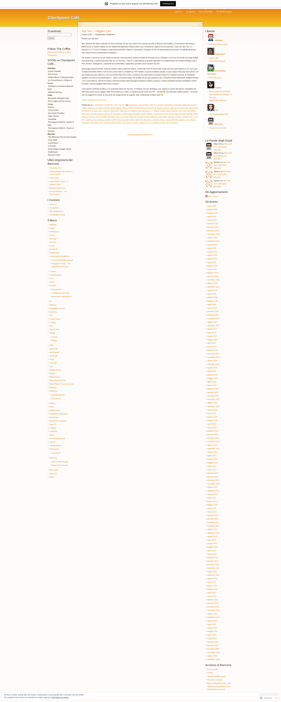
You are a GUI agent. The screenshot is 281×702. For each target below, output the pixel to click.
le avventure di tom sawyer (163, 114)
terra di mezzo (105, 123)
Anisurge (53, 239)
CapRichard (54, 253)
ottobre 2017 (212, 322)
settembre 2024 (213, 241)
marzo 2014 (212, 470)
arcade (52, 246)
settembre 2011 (213, 575)
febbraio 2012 (212, 558)
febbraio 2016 (212, 389)
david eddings (116, 108)
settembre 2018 (213, 287)
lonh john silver (114, 117)
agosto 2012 (212, 536)
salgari (182, 120)
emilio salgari (133, 108)
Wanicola (53, 458)
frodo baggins (157, 108)
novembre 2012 (213, 526)
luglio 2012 (211, 540)
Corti (51, 279)
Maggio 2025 (212, 213)
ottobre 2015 (212, 403)
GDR (51, 345)
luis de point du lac (141, 117)
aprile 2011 (211, 593)
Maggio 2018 (212, 301)
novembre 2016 (213, 357)
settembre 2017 (213, 326)
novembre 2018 (213, 280)
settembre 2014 (213, 449)
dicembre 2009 (213, 649)
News (51, 407)
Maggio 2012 (212, 547)
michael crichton (174, 117)
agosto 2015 (212, 410)
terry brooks (116, 123)
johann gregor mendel (169, 111)
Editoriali (52, 305)
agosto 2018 (212, 290)
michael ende (187, 117)
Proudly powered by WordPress (140, 135)
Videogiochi (54, 449)
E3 (50, 301)
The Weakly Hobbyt (224, 12)
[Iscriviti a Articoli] (206, 197)
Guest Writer (54, 352)
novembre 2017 (213, 319)
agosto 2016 (212, 368)
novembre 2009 (213, 652)
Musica (52, 403)
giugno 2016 (212, 375)
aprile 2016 (211, 382)
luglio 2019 (211, 262)
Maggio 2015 (212, 420)
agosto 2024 (212, 245)
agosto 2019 (212, 259)
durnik (124, 108)
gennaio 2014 (212, 477)
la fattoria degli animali (130, 114)
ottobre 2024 (212, 238)
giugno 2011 (212, 586)
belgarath (177, 105)
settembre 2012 (213, 533)
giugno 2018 (212, 297)
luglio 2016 (211, 371)
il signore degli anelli (111, 111)
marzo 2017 (212, 347)
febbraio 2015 (212, 431)
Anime (52, 235)
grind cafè (53, 349)
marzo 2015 (212, 428)
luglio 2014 (211, 456)
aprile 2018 (211, 304)
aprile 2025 (211, 217)
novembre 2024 (213, 234)
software (52, 428)
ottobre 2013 (212, 487)
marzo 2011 (212, 596)
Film (51, 326)
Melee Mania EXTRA (57, 380)
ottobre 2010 (212, 614)
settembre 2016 (213, 364)
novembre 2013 (213, 484)
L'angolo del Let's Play (60, 293)
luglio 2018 (211, 294)
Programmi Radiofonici (58, 414)
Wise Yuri (53, 474)
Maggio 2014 (212, 463)
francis (148, 108)
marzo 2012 (212, 554)
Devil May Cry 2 (55, 168)
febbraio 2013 (212, 515)
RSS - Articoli (213, 197)
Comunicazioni (55, 275)
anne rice (153, 105)
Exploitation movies (57, 308)
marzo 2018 (212, 308)
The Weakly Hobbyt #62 (218, 114)
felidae (142, 108)
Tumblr (67, 52)
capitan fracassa (88, 108)
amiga (51, 228)
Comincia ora (168, 3)
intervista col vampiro (128, 111)
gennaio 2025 (212, 227)
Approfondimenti (58, 395)
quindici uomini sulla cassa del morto (119, 120)
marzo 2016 (212, 385)
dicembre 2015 (213, 396)
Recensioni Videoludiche (61, 297)
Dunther (52, 286)
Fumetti (52, 333)
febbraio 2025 (212, 224)
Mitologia (53, 388)
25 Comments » (172, 123)
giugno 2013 (212, 501)
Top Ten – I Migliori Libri (96, 31)
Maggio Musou (55, 370)
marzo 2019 (212, 269)
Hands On (53, 356)
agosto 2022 (212, 255)
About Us (178, 12)
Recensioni (54, 417)
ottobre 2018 (212, 283)
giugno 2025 (212, 210)
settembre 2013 (213, 491)
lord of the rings (127, 117)
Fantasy (52, 322)
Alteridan (53, 225)
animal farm (143, 105)
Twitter (60, 52)
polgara (100, 120)
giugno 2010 (212, 628)
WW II (51, 477)
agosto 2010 (212, 621)
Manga (54, 341)
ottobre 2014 (212, 445)
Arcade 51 (53, 249)
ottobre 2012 (212, 529)
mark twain (163, 117)
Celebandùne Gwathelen (59, 256)
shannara (85, 123)
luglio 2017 (211, 333)
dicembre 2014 (213, 438)
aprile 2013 (211, 508)
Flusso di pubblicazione (216, 676)
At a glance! (190, 12)
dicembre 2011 (213, 565)
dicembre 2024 (213, 231)
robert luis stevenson (143, 120)
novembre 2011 (213, 568)
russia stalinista (172, 120)
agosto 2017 (212, 329)
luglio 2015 (211, 413)
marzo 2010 (212, 638)
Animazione (54, 232)
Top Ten (52, 442)
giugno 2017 (212, 336)
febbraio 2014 (212, 473)
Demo (51, 282)
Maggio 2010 (212, 631)
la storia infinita (146, 114)
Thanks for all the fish (217, 128)
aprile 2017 (211, 343)
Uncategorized (55, 446)
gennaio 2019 (212, 276)
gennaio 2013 (212, 519)
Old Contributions (206, 12)
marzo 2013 (212, 512)
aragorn (161, 105)
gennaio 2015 (212, 435)
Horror (52, 359)
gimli (191, 108)
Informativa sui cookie (60, 697)
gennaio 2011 (212, 603)
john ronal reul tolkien (187, 111)
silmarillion (94, 123)
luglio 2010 (211, 624)
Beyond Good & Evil (57, 188)
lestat (195, 114)
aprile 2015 (211, 424)
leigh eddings (187, 114)
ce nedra (99, 108)
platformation (54, 410)
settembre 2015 (213, 406)
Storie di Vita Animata (59, 462)
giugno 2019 (212, 266)
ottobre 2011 (212, 572)
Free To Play (54, 330)
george (185, 108)
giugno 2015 (212, 417)
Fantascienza (54, 319)
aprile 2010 (211, 635)
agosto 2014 (212, 452)
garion (166, 108)
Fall (50, 315)
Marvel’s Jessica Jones (218, 44)
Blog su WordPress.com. (217, 683)
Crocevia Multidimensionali (62, 260)
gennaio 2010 (212, 645)
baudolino (169, 105)
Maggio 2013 (212, 505)
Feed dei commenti (214, 680)
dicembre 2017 (213, 315)
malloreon (154, 117)
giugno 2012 (212, 544)
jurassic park (96, 114)
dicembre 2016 (213, 354)
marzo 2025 (212, 220)
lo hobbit (103, 117)
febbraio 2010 (212, 642)
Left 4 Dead (54, 178)
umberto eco (144, 123)
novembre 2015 (213, 399)
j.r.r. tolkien (155, 111)
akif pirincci (133, 105)
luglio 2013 (211, 498)
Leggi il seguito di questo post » (94, 100)
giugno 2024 (212, 252)
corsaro (106, 108)
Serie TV (52, 424)
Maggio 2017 (212, 340)
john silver (86, 114)
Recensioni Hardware (58, 421)
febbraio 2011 (212, 600)
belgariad (186, 105)
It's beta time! (56, 290)
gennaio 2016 (212, 392)
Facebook (52, 52)
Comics (54, 337)
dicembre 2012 (213, 522)
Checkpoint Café (63, 18)
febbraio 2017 (212, 350)
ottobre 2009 (212, 656)
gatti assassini (175, 108)
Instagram (51, 55)
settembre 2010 (213, 617)
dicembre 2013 (213, 480)
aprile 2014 (211, 466)
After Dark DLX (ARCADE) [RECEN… (223, 147)
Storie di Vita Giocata (59, 465)
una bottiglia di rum (157, 123)
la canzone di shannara (111, 114)
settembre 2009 (213, 660)
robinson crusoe (158, 120)
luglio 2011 (211, 582)
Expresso (53, 312)
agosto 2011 (212, 579)
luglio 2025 (211, 206)
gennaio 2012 (212, 561)
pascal (94, 120)
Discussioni (56, 399)
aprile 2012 (211, 551)
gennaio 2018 (212, 312)
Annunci (52, 242)
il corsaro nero (96, 111)
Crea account (212, 669)
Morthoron (53, 391)
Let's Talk (53, 363)
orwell (88, 120)
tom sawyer (126, 123)
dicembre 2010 (213, 607)
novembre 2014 (213, 442)
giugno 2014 (212, 459)
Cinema (52, 272)
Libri (51, 366)
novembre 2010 (213, 610)
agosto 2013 (212, 494)
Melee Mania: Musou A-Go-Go (61, 384)
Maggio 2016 (212, 378)
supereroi (53, 431)
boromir (194, 105)
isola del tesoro (144, 111)
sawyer (192, 120)
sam (187, 120)
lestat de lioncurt (88, 117)
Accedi (210, 673)
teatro (51, 435)
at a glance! (56, 453)
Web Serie (53, 470)
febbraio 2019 (212, 273)
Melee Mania (54, 377)
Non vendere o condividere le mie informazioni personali (219, 686)
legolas (178, 114)
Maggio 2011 (212, 589)
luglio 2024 (211, 248)
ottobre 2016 (212, 361)
